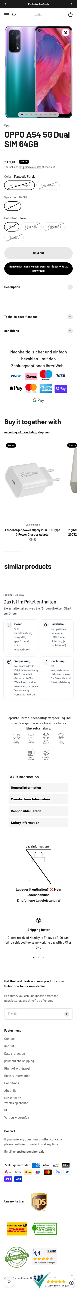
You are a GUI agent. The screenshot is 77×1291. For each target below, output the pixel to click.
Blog (7, 1110)
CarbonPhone (33, 524)
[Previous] (5, 4)
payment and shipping (19, 1061)
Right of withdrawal (17, 1068)
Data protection (14, 1053)
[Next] (72, 4)
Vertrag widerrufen (16, 1117)
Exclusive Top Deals (38, 4)
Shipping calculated (30, 166)
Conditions (11, 1083)
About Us (10, 1090)
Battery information (17, 1076)
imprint (9, 1046)
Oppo (7, 125)
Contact (9, 1039)
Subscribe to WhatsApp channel (16, 1100)
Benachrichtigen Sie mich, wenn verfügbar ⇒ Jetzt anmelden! (38, 268)
